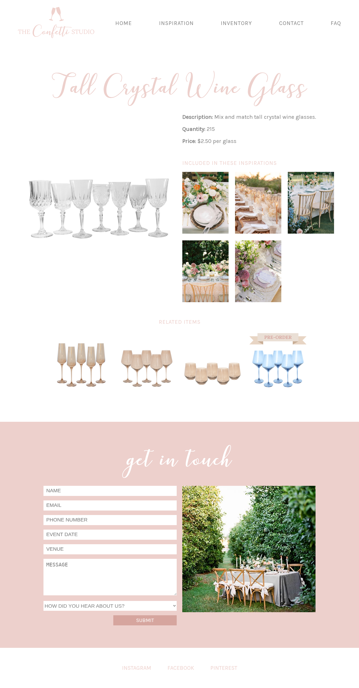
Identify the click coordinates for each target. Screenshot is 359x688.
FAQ (336, 23)
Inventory (236, 23)
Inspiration (176, 23)
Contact (291, 23)
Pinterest (223, 668)
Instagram (136, 668)
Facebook (180, 668)
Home (123, 23)
